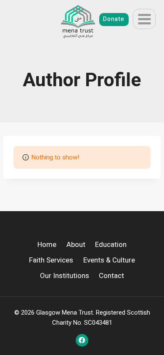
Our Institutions (64, 275)
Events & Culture (109, 260)
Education (111, 244)
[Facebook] (82, 340)
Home (46, 244)
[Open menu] (144, 19)
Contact (111, 275)
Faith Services (51, 260)
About (75, 244)
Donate (113, 19)
